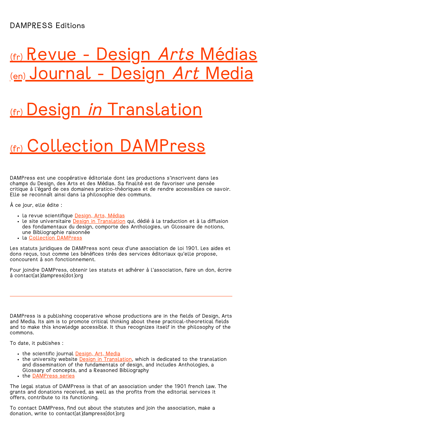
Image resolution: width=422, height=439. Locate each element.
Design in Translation (99, 221)
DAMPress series (53, 376)
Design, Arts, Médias (100, 216)
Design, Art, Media (97, 354)
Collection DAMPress (55, 238)
